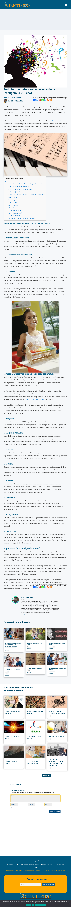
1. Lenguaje (14, 197)
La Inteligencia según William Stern (57, 643)
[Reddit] (48, 100)
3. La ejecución (15, 192)
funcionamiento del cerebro (34, 399)
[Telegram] (45, 100)
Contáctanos (10, 870)
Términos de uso (29, 870)
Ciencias (13, 648)
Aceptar (28, 904)
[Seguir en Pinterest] (38, 861)
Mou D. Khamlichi (17, 101)
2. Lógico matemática (17, 200)
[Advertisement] (35, 20)
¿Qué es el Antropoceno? (56, 736)
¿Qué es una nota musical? (34, 668)
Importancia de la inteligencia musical (23, 218)
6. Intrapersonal (16, 210)
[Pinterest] (40, 100)
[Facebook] (34, 100)
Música (6, 97)
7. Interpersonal (16, 213)
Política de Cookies (42, 870)
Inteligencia (16, 97)
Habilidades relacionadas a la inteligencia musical (26, 184)
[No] (69, 903)
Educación (24, 864)
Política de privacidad (57, 870)
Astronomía (60, 864)
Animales (50, 864)
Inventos (35, 867)
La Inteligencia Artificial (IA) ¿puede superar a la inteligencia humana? (13, 644)
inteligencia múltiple (57, 121)
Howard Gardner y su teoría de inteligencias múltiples (27, 194)
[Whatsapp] (42, 100)
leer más (7, 650)
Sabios (31, 864)
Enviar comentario (55, 811)
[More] (50, 100)
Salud (17, 864)
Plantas (43, 864)
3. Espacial (14, 202)
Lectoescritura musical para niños (34, 643)
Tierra (37, 864)
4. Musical (14, 205)
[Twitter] (37, 100)
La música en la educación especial (12, 670)
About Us (19, 870)
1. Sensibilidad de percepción (20, 186)
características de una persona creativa (57, 668)
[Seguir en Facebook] (33, 861)
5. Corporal (15, 208)
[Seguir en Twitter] (35, 861)
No (33, 904)
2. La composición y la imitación (21, 189)
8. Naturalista (15, 216)
